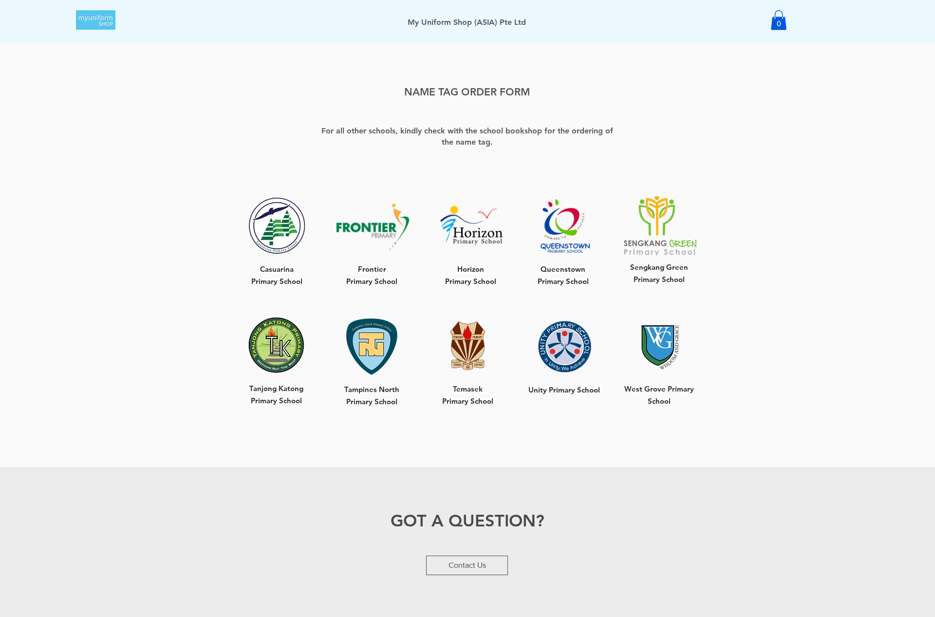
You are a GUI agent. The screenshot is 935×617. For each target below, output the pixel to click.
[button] (778, 20)
